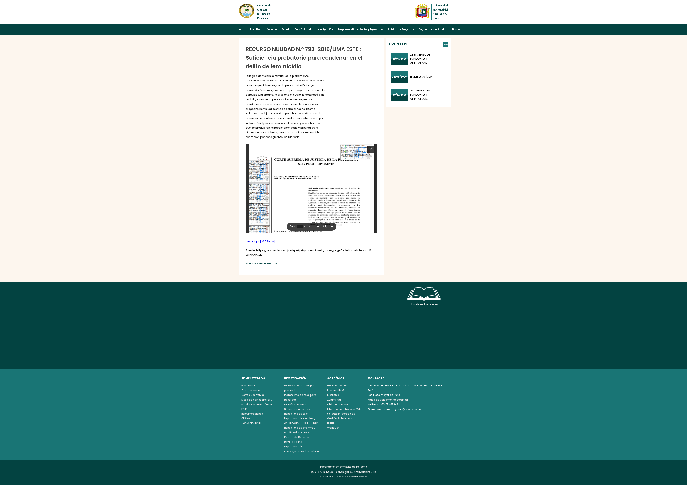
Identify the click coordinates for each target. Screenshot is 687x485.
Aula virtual (334, 400)
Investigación (324, 29)
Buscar (456, 29)
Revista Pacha (293, 442)
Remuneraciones (252, 414)
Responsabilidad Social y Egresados (360, 29)
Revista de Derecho (296, 437)
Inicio (241, 29)
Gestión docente (338, 385)
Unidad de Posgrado (401, 29)
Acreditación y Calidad (296, 29)
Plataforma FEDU (295, 404)
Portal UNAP (248, 385)
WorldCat (333, 427)
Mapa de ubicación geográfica (388, 400)
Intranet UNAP (335, 390)
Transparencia (250, 390)
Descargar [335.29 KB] (260, 241)
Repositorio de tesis (296, 414)
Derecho (271, 29)
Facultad (256, 29)
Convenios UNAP (251, 423)
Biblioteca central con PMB (344, 409)
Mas (446, 44)
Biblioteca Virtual (337, 404)
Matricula (333, 395)
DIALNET (332, 423)
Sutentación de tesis (297, 409)
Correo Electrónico (253, 395)
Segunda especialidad (433, 29)
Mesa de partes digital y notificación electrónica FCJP (256, 404)
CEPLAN (245, 418)
